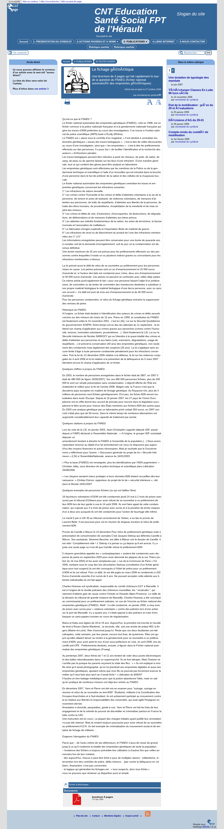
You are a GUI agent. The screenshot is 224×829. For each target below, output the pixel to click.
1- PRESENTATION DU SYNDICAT (52, 41)
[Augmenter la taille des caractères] (149, 104)
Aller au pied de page (71, 1)
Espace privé (132, 816)
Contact (96, 816)
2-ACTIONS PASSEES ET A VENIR (98, 41)
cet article (40, 88)
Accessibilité (14, 2)
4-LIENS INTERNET (163, 41)
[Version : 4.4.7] (211, 824)
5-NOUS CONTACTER (192, 41)
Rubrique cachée (99, 47)
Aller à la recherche (49, 1)
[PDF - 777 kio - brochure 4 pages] (77, 804)
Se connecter (20, 52)
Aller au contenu (30, 1)
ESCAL (206, 827)
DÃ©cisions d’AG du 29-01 (186, 120)
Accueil (23, 41)
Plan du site (82, 816)
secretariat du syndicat (147, 95)
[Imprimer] (67, 104)
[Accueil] (13, 11)
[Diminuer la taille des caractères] (158, 104)
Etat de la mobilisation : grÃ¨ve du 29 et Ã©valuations (191, 107)
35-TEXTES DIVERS (105, 61)
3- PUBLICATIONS (136, 41)
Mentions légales (113, 816)
